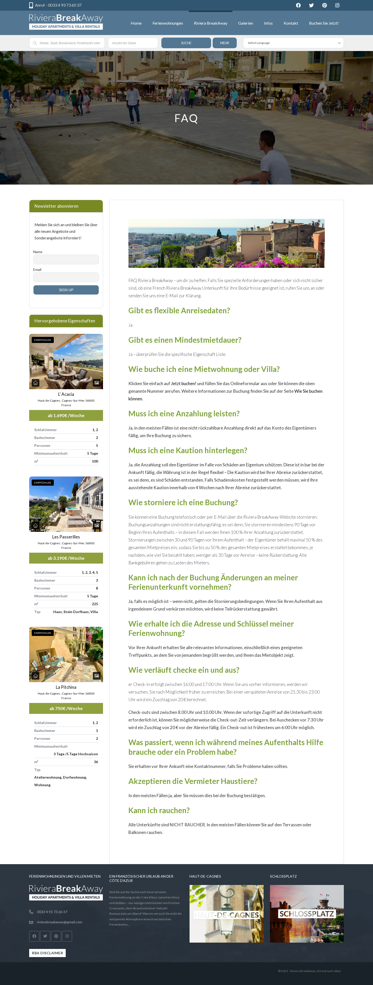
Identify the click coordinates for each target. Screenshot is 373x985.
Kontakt (291, 23)
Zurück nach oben (329, 971)
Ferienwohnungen (167, 23)
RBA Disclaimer (47, 953)
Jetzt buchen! (183, 383)
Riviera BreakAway (210, 23)
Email (37, 269)
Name (37, 252)
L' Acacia (66, 394)
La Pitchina (66, 687)
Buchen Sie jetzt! (324, 23)
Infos (268, 23)
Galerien (245, 23)
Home (136, 23)
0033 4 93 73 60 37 (52, 912)
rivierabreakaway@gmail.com (59, 922)
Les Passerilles (66, 536)
